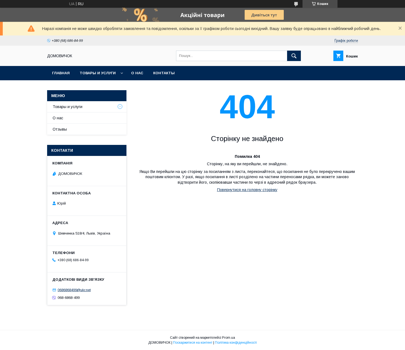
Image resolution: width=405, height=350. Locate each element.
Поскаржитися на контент (192, 343)
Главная (61, 73)
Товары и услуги (98, 73)
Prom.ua (228, 338)
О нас (137, 73)
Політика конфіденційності (236, 343)
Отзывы (60, 129)
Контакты (164, 73)
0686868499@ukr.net (74, 290)
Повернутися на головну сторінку (247, 190)
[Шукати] (294, 56)
